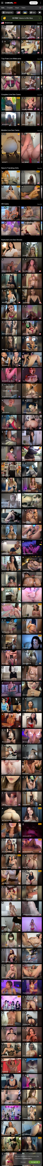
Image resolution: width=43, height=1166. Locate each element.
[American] (18, 12)
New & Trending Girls (10, 168)
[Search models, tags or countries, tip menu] (40, 8)
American (9, 23)
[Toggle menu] (2, 3)
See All (39, 23)
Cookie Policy (27, 1158)
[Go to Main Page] (13, 3)
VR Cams (5, 204)
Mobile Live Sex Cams (10, 130)
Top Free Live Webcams (11, 59)
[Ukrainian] (25, 12)
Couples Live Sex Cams (11, 94)
